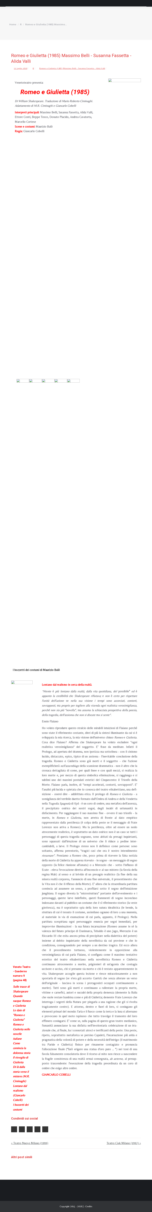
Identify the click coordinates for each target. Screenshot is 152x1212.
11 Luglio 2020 (20, 68)
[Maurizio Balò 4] (60, 517)
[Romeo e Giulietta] (124, 216)
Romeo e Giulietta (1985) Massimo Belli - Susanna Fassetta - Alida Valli (72, 68)
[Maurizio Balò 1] (22, 517)
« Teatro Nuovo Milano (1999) (29, 1143)
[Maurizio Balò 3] (48, 517)
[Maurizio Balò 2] (35, 517)
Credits (88, 1206)
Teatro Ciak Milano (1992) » (124, 1143)
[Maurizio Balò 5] (73, 517)
